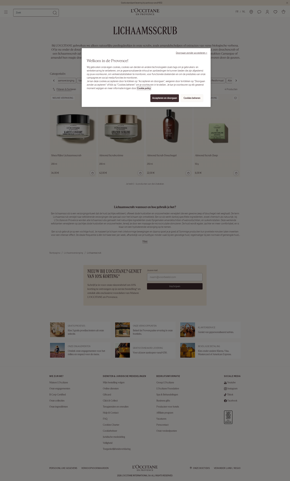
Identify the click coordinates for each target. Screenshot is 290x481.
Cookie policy (144, 88)
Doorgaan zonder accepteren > (191, 53)
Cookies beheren (192, 98)
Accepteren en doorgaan (164, 98)
